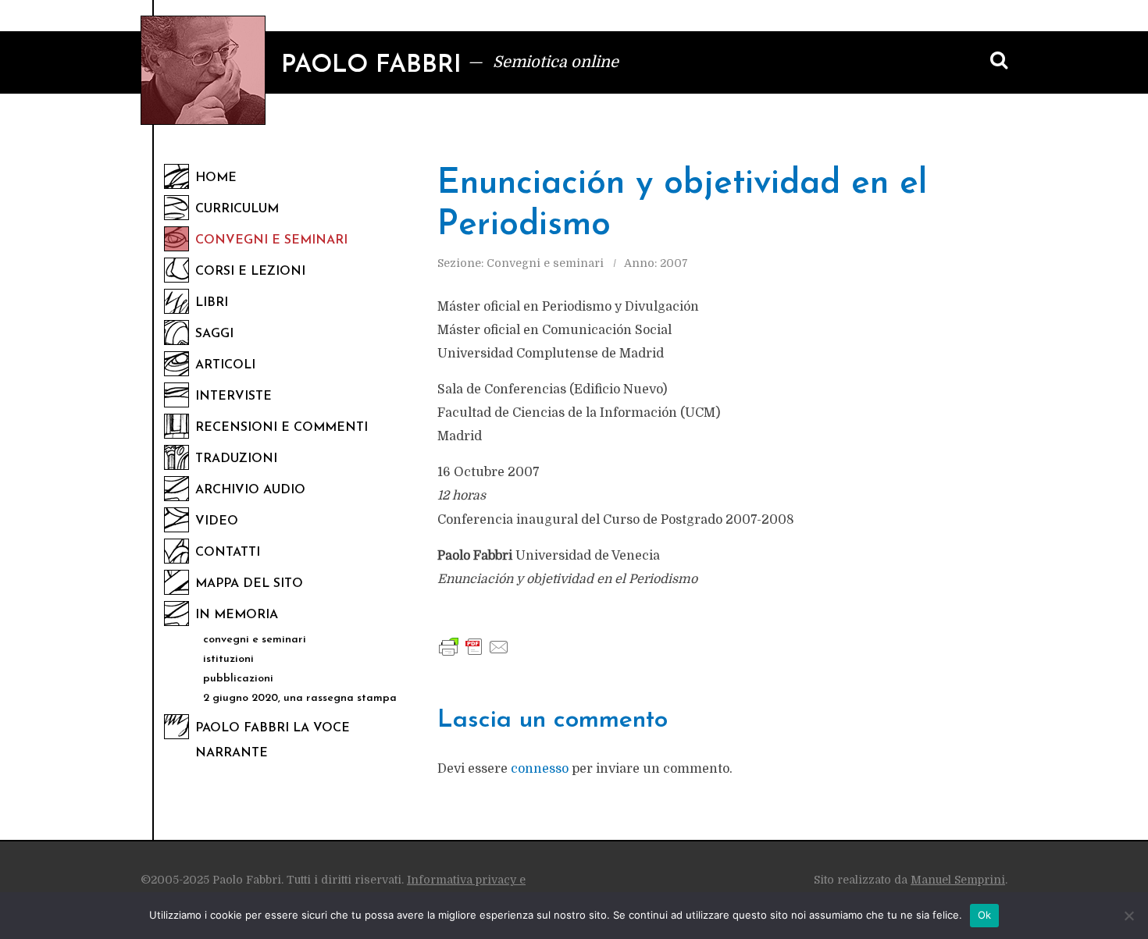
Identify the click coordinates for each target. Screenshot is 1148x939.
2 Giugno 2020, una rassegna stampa (300, 698)
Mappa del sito (249, 584)
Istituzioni (228, 659)
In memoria (236, 615)
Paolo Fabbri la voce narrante (272, 740)
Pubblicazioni (238, 679)
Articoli (225, 365)
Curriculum (237, 209)
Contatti (227, 552)
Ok (985, 915)
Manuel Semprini (958, 879)
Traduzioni (236, 459)
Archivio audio (250, 490)
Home (216, 178)
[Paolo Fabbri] (203, 70)
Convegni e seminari (271, 240)
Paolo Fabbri (371, 65)
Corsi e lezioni (250, 271)
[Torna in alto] (1109, 832)
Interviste (233, 396)
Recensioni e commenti (281, 427)
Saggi (214, 334)
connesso (540, 769)
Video (216, 521)
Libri (211, 303)
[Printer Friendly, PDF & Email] (474, 646)
